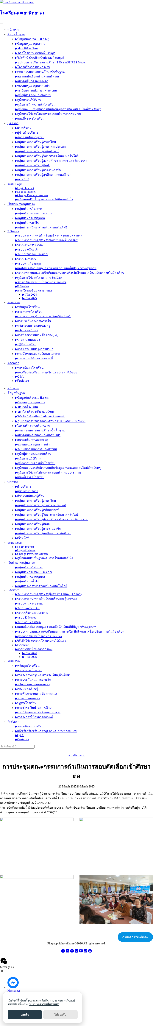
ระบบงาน (13, 302)
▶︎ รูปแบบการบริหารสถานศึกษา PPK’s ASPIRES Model (50, 62)
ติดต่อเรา (13, 363)
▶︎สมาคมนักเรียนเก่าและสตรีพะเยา (37, 76)
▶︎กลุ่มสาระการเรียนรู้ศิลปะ (32, 165)
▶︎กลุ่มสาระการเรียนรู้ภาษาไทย (35, 141)
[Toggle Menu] (1, 23)
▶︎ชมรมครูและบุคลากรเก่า (32, 85)
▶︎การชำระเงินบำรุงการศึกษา (34, 349)
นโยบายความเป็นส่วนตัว (44, 1004)
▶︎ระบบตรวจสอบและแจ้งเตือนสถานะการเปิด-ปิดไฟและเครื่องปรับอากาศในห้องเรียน (69, 272)
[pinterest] (90, 952)
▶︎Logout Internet (25, 191)
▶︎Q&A (19, 376)
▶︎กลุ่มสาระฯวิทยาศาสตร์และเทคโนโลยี (41, 227)
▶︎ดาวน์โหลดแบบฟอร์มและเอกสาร (37, 353)
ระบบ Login (14, 184)
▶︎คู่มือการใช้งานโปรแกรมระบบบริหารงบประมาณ (48, 113)
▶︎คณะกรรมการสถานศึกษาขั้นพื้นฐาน (40, 71)
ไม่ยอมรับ (60, 1014)
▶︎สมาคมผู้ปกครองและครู (32, 81)
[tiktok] (85, 952)
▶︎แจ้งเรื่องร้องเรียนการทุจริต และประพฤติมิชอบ (46, 372)
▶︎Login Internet (24, 188)
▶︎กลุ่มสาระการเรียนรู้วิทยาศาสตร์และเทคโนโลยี (47, 156)
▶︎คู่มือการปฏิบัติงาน (28, 99)
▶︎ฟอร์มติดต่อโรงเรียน (29, 367)
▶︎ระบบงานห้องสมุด (28, 263)
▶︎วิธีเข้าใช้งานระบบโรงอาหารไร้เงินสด (40, 282)
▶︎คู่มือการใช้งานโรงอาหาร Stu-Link (38, 277)
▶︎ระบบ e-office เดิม (27, 249)
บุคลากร (12, 123)
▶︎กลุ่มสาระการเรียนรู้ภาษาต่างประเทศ (40, 146)
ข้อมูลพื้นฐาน (16, 34)
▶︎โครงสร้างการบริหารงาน (32, 67)
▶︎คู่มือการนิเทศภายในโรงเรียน (35, 104)
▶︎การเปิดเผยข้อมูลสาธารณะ (33, 290)
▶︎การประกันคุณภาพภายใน (33, 321)
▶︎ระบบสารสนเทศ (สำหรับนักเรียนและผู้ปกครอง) (46, 240)
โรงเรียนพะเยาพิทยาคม (23, 12)
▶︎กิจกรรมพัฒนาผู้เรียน (29, 137)
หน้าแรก (13, 29)
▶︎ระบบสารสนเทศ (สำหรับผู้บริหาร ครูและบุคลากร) (48, 235)
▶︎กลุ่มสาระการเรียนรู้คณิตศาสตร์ (37, 151)
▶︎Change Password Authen (31, 195)
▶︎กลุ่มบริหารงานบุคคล (30, 218)
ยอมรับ (25, 1014)
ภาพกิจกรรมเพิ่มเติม (135, 937)
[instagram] (76, 952)
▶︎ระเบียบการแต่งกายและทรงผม (36, 90)
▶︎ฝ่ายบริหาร (23, 127)
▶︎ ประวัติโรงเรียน (26, 48)
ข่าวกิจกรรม (76, 755)
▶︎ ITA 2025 (29, 298)
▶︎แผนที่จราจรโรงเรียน (29, 118)
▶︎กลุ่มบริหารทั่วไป (27, 222)
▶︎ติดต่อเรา (22, 380)
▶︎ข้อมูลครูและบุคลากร (30, 43)
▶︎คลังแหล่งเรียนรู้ (26, 330)
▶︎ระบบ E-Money (25, 258)
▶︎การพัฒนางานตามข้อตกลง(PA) (36, 335)
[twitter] (67, 952)
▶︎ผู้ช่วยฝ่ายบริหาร (26, 132)
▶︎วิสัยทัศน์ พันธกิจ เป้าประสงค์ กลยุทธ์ (40, 57)
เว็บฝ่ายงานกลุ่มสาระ (21, 204)
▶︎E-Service (22, 286)
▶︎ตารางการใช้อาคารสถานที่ (34, 358)
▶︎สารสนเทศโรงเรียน (28, 311)
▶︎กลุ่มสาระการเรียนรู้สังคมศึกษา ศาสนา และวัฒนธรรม (51, 160)
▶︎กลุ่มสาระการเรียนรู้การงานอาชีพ (38, 170)
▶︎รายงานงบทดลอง (27, 339)
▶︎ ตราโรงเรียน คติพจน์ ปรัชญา (35, 53)
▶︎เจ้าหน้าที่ (22, 179)
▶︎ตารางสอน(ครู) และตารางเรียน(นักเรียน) (43, 316)
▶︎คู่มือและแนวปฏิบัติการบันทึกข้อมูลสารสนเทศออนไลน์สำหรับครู (58, 109)
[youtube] (81, 952)
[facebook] (63, 952)
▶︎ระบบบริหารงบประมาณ (31, 254)
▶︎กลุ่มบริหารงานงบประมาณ (33, 213)
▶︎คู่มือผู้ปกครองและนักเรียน (33, 95)
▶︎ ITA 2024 (29, 294)
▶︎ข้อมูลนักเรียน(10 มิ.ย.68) (32, 39)
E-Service (13, 231)
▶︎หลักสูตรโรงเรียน (27, 307)
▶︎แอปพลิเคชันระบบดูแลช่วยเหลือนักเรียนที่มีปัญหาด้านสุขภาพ (55, 268)
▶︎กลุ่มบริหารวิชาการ (29, 208)
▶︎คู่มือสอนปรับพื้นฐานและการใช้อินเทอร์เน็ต (44, 199)
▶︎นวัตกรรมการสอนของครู (32, 325)
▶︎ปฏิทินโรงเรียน (25, 344)
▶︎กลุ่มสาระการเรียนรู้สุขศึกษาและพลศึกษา (43, 174)
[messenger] (72, 952)
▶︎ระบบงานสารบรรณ (29, 244)
